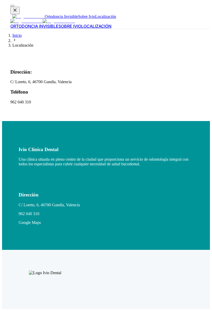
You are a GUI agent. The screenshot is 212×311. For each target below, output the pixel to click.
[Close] (15, 10)
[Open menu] (12, 5)
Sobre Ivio (86, 16)
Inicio (17, 35)
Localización (105, 16)
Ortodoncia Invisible (61, 16)
